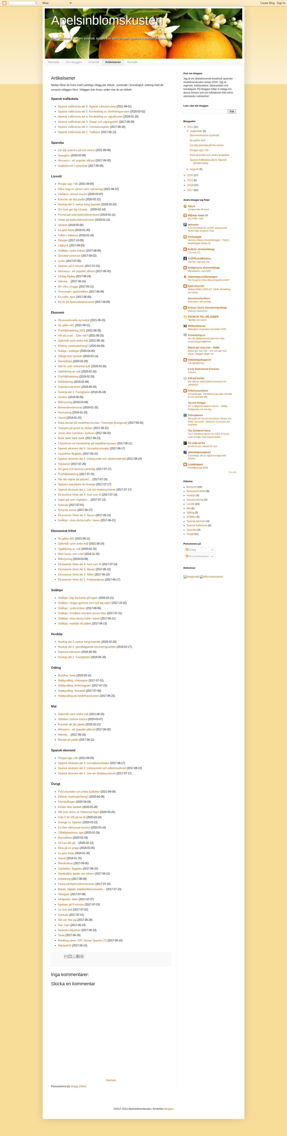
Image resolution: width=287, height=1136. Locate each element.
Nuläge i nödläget (68, 350)
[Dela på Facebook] (78, 956)
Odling (190, 512)
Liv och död (65, 909)
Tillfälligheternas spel (71, 832)
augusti (194, 169)
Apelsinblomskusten (106, 20)
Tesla (61, 935)
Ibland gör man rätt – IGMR (204, 347)
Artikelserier (113, 62)
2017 (190, 190)
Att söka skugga (68, 286)
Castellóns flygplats (70, 453)
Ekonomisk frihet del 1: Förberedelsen (81, 579)
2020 (190, 175)
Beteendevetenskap (70, 407)
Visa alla (232, 472)
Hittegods (64, 894)
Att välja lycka (196, 443)
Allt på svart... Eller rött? (73, 335)
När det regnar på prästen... (74, 479)
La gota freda (66, 230)
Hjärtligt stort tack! (197, 320)
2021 (190, 126)
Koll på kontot (196, 378)
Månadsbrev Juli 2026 (199, 271)
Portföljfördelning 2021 (71, 330)
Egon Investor (196, 286)
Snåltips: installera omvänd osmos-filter (82, 613)
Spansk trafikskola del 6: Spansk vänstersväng (87, 106)
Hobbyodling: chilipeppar (73, 680)
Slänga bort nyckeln (70, 356)
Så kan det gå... (68, 842)
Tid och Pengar (197, 402)
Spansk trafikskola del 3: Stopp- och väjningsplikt (88, 121)
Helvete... (64, 281)
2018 (190, 185)
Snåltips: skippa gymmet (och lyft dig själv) (84, 602)
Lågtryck (63, 245)
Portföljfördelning (68, 376)
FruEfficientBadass (199, 258)
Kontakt (132, 62)
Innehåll (93, 62)
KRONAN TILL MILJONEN (203, 316)
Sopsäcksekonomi (69, 386)
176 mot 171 (194, 252)
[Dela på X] (74, 956)
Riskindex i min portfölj (199, 301)
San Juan (64, 925)
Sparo (191, 206)
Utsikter (62, 225)
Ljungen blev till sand (198, 209)
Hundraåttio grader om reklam (76, 873)
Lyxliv (61, 261)
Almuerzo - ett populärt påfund (76, 160)
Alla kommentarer (198, 556)
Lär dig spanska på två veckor (76, 150)
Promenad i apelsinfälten (73, 291)
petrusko (193, 224)
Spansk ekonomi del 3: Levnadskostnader (83, 448)
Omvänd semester (69, 255)
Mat (189, 508)
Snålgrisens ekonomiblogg (204, 267)
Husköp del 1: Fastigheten (74, 392)
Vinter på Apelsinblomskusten (76, 219)
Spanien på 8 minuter (71, 266)
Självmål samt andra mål (73, 340)
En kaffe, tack (66, 296)
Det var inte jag (67, 919)
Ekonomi (192, 487)
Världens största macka (72, 194)
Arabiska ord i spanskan (72, 165)
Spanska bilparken (69, 930)
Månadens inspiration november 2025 (207, 329)
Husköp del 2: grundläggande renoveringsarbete (87, 646)
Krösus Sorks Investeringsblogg (207, 307)
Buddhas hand (66, 675)
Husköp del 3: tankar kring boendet (79, 204)
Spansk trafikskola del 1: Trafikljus (79, 132)
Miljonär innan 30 (198, 215)
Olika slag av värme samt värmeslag (80, 189)
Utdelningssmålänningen (202, 276)
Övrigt (190, 534)
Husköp (191, 495)
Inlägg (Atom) (78, 1086)
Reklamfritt (64, 945)
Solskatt (63, 505)
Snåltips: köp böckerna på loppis (78, 597)
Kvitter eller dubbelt (70, 807)
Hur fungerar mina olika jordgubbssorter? (209, 280)
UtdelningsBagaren (199, 359)
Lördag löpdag (66, 276)
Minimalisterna (196, 326)
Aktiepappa (194, 236)
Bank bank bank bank (71, 438)
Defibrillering (65, 381)
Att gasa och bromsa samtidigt (76, 469)
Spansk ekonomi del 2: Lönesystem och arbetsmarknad (92, 458)
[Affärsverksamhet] (211, 576)
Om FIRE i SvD (196, 218)
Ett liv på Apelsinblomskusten (76, 301)
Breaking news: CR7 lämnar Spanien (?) (82, 940)
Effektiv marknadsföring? (73, 345)
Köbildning (64, 878)
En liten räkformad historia (74, 827)
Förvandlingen (66, 801)
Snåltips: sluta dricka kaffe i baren (79, 520)
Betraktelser (65, 863)
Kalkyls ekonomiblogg (201, 249)
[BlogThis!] (70, 956)
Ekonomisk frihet (196, 491)
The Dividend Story (199, 430)
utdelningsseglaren (199, 452)
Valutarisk (64, 464)
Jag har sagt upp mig (198, 261)
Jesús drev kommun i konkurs (76, 433)
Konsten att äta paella (71, 199)
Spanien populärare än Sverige (76, 484)
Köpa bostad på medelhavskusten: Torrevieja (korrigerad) (92, 422)
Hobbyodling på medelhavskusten (78, 695)
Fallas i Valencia (68, 235)
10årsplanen (195, 415)
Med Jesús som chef (71, 553)
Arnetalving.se (196, 335)
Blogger (168, 1108)
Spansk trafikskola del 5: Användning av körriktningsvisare (93, 111)
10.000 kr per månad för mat (202, 446)
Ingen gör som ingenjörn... (74, 499)
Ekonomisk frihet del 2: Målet (76, 574)
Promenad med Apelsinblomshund (78, 214)
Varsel (62, 417)
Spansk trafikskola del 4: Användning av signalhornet (90, 116)
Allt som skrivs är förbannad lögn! (78, 812)
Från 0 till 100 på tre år (72, 817)
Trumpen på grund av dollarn (75, 428)
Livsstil (190, 504)
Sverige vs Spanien (70, 822)
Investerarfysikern (199, 298)
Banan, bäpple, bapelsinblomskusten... (81, 889)
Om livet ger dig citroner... (74, 209)
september (196, 131)
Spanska (192, 529)
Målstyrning (65, 402)
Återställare (65, 361)
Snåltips (191, 516)
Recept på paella (68, 739)
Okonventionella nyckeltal (73, 320)
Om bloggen (74, 62)
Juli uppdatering (196, 363)
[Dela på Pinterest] (82, 956)
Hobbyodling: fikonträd (71, 690)
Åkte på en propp (68, 848)
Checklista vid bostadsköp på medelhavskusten (87, 443)
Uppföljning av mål (69, 371)
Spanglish (64, 155)
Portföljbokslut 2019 (198, 467)
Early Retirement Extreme (203, 369)
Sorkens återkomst (197, 311)
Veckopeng (64, 412)
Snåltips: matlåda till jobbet (74, 623)
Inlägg (192, 549)
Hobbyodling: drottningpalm (74, 685)
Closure (192, 372)
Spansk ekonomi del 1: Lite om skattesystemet (87, 489)
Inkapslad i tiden (68, 899)
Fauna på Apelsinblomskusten (76, 883)
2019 (190, 180)
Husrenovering (195, 499)
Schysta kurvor (67, 510)
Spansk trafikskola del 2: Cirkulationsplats (83, 126)
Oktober (63, 240)
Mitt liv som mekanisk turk (74, 366)
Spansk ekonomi (196, 521)
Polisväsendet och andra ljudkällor (79, 791)
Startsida (53, 62)
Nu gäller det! (66, 325)
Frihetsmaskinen (198, 390)
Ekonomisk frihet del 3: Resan (76, 515)
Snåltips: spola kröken (71, 250)
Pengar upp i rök (68, 183)
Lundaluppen (195, 464)
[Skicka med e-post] (66, 956)
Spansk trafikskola (197, 525)
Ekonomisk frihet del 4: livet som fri (79, 494)
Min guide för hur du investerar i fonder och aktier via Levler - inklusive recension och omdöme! (210, 421)
